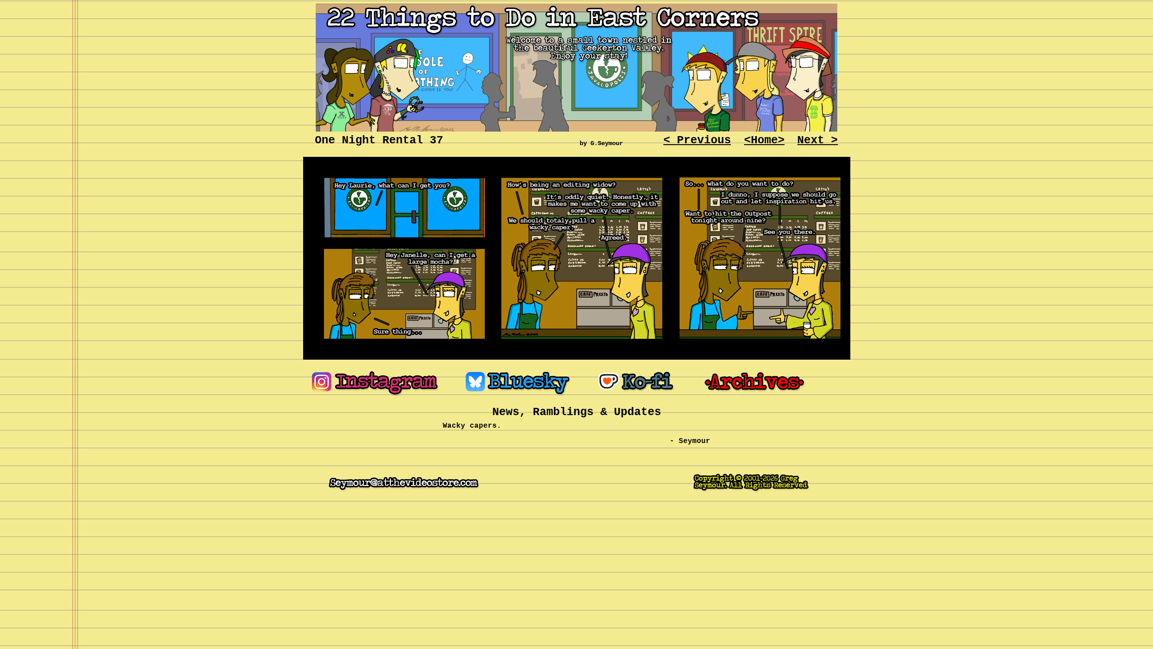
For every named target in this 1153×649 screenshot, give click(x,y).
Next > (817, 140)
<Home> (764, 140)
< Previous (697, 140)
